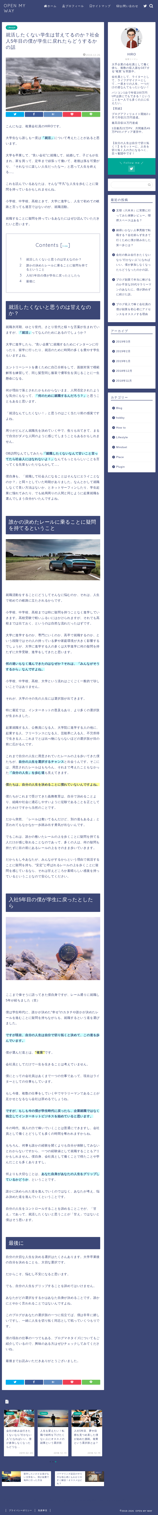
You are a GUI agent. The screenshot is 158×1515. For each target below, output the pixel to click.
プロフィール (75, 6)
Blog (119, 408)
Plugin (120, 466)
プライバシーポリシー (20, 1510)
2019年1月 (123, 361)
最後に (30, 281)
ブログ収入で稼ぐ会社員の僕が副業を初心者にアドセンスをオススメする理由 (133, 309)
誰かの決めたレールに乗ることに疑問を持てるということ (57, 267)
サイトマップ (101, 6)
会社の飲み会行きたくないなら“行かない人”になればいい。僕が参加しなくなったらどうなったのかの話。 (133, 262)
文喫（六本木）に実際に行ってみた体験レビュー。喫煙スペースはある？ (133, 215)
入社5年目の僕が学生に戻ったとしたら (53, 275)
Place (120, 457)
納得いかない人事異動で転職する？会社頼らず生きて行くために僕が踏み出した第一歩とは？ (133, 238)
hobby (120, 417)
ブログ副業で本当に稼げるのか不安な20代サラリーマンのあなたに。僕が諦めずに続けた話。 (133, 287)
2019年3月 (123, 341)
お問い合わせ (129, 6)
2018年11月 (124, 380)
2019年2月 (123, 351)
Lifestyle (11, 27)
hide (65, 245)
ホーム (52, 6)
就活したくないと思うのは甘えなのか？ (54, 259)
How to (121, 427)
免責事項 (42, 1510)
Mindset (121, 447)
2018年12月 (124, 370)
